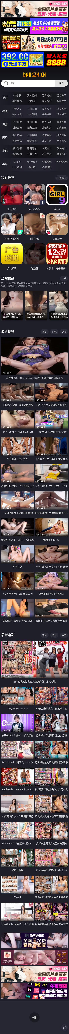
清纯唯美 (32, 140)
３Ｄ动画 (61, 108)
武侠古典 (61, 148)
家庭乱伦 (32, 148)
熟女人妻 (17, 114)
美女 (44, 331)
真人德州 (32, 95)
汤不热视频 (61, 161)
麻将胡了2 (17, 101)
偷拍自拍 (32, 121)
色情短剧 (46, 167)
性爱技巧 (61, 154)
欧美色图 (46, 135)
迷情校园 (17, 154)
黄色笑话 (46, 154)
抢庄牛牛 (61, 101)
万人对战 (46, 95)
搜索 (61, 83)
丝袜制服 (32, 114)
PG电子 (17, 95)
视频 (5, 111)
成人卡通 (46, 121)
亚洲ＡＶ (17, 108)
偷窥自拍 (17, 135)
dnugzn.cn (34, 74)
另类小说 (32, 154)
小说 (5, 151)
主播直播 (46, 114)
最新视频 (7, 331)
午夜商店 (32, 161)
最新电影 (7, 635)
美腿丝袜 (17, 140)
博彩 (5, 98)
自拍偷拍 (32, 108)
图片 (5, 137)
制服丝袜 (17, 127)
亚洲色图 (32, 135)
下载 (64, 278)
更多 (64, 331)
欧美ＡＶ (46, 108)
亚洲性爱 (17, 121)
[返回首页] (64, 1027)
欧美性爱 (61, 121)
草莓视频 (46, 161)
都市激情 (17, 148)
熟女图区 (46, 140)
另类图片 (61, 140)
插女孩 (17, 161)
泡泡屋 (32, 167)
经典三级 (32, 127)
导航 (5, 164)
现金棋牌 (46, 101)
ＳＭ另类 (61, 114)
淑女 (54, 635)
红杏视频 (17, 167)
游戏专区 (61, 95)
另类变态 (61, 127)
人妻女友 (46, 148)
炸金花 (32, 101)
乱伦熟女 (46, 127)
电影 (5, 124)
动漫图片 (61, 135)
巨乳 (54, 331)
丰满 (44, 635)
